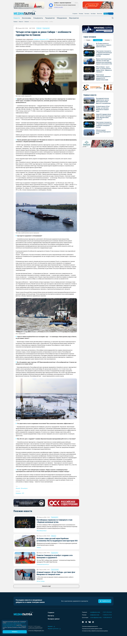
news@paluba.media (95, 612)
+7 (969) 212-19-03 (107, 614)
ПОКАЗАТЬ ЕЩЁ (46, 586)
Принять (14, 631)
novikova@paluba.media (96, 617)
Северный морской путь (43, 564)
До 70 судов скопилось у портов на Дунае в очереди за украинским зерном (103, 45)
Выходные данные (54, 619)
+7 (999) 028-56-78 (107, 617)
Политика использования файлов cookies (92, 628)
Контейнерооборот (42, 530)
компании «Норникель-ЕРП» (41, 39)
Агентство (99, 13)
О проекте (75, 13)
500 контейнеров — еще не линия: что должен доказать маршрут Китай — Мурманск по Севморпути (104, 69)
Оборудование (62, 18)
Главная (15, 21)
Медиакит (50, 626)
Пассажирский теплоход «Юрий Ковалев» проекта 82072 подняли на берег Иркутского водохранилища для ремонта (103, 101)
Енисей (18, 488)
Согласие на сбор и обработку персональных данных (95, 630)
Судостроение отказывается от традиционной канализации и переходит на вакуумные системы (104, 53)
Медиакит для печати (53, 628)
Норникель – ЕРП (20, 493)
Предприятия (50, 18)
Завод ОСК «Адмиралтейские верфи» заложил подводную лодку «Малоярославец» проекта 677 (103, 117)
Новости (17, 18)
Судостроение (54, 569)
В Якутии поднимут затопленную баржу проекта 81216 (103, 132)
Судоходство (46, 28)
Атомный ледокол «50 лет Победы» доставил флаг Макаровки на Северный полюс (103, 109)
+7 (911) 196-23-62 (107, 612)
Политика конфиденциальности (90, 626)
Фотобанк (93, 13)
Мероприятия (74, 18)
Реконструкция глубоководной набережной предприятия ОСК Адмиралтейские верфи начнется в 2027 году (103, 77)
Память (39, 547)
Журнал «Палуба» (106, 14)
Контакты (87, 13)
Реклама (81, 13)
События (26, 21)
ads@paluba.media (94, 614)
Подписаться (106, 601)
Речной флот (24, 488)
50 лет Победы (41, 581)
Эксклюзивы (26, 18)
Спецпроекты (38, 18)
